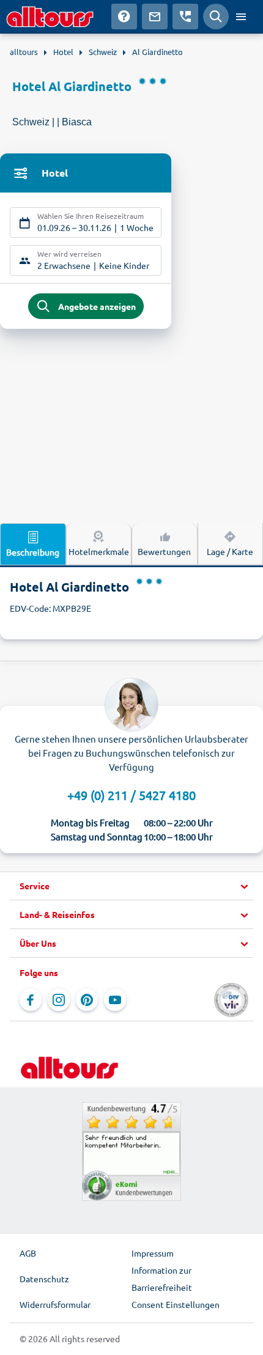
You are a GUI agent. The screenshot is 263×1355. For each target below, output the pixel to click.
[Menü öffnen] (241, 16)
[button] (131, 886)
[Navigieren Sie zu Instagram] (59, 1000)
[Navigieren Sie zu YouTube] (115, 1000)
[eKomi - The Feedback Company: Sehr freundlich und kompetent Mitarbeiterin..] (131, 1151)
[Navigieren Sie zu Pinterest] (87, 1000)
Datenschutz (44, 1278)
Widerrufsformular (55, 1304)
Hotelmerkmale (99, 551)
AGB (28, 1252)
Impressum (153, 1252)
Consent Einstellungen (176, 1304)
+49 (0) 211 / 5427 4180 (131, 794)
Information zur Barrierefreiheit (162, 1279)
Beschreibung (32, 551)
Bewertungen (164, 551)
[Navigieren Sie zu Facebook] (31, 1000)
